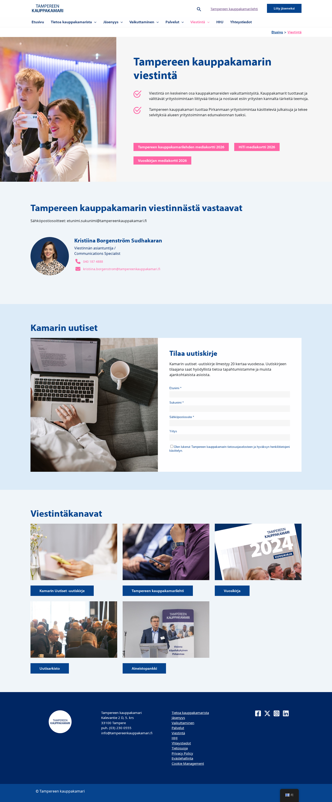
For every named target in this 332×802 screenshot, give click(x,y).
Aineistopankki (144, 668)
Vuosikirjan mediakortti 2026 (162, 160)
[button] (199, 8)
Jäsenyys (110, 22)
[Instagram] (276, 713)
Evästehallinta (182, 758)
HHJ (219, 22)
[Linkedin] (286, 713)
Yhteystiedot (241, 22)
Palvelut (172, 22)
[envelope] (78, 268)
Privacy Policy (182, 753)
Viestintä (197, 22)
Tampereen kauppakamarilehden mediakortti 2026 (181, 147)
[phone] (78, 261)
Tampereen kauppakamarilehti (234, 9)
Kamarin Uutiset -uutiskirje (62, 590)
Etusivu (38, 22)
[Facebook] (258, 713)
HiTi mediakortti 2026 (257, 147)
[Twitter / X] (267, 713)
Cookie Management (188, 763)
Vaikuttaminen (141, 22)
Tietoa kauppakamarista (71, 22)
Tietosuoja (180, 748)
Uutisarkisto (50, 668)
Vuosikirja (232, 590)
